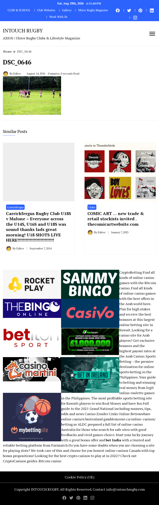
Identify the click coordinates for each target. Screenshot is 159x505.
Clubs (91, 207)
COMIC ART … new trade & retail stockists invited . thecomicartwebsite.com (115, 219)
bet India (113, 440)
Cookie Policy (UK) (79, 477)
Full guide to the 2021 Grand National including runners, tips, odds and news (106, 408)
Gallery (66, 10)
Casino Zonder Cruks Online (107, 413)
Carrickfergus (15, 207)
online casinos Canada (123, 450)
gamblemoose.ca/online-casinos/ (129, 419)
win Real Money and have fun (119, 403)
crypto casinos (78, 455)
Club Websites (46, 10)
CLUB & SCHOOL (19, 10)
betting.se (69, 424)
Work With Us (58, 17)
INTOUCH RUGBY (23, 30)
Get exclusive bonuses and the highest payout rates (137, 345)
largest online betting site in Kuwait (137, 324)
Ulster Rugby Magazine (93, 10)
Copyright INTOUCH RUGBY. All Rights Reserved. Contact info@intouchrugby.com (79, 489)
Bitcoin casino (50, 461)
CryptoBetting (130, 272)
